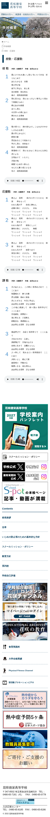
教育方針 (6, 556)
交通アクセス (36, 4)
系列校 (5, 566)
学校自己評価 (8, 575)
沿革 (4, 527)
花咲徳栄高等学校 (16, 814)
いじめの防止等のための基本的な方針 (21, 537)
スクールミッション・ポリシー (17, 546)
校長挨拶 (6, 517)
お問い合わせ (36, 6)
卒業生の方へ (43, 14)
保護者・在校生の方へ (25, 14)
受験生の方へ (7, 14)
